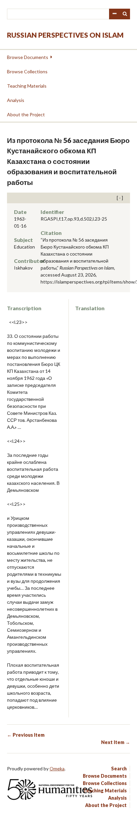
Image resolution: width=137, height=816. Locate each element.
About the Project (26, 114)
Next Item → (115, 742)
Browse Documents (27, 57)
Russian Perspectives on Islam (65, 35)
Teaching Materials (27, 86)
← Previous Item (26, 735)
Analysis (15, 100)
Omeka (57, 768)
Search (125, 14)
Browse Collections (27, 71)
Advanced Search (114, 14)
